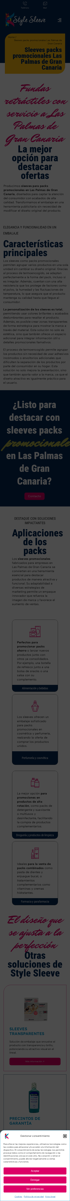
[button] (65, 1136)
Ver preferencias (35, 1188)
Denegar (35, 1179)
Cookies (18, 1196)
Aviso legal (50, 1196)
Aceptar (35, 1170)
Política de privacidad (34, 1196)
